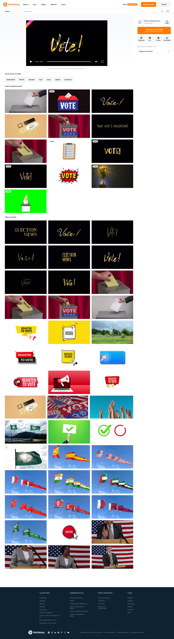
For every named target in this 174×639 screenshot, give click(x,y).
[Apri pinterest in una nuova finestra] (58, 632)
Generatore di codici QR (48, 623)
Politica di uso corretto (137, 632)
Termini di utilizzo (110, 632)
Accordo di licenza (76, 598)
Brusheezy (43, 598)
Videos (43, 4)
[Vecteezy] (11, 4)
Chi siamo (101, 604)
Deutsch (130, 607)
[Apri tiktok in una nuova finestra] (62, 632)
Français (130, 610)
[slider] (69, 61)
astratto (32, 80)
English (130, 598)
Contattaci (101, 601)
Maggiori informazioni (146, 51)
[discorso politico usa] (112, 557)
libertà (57, 80)
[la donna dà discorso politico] (26, 557)
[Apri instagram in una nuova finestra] (52, 632)
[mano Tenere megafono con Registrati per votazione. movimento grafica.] (26, 382)
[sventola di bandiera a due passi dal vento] (26, 432)
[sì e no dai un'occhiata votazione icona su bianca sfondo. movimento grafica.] (112, 432)
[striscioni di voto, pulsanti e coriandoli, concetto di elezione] (67, 407)
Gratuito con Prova (154, 30)
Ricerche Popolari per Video (77, 615)
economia (68, 80)
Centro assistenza (104, 598)
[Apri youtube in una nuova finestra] (68, 632)
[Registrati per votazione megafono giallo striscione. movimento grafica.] (26, 332)
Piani (124, 4)
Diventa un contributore (102, 607)
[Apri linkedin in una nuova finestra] (55, 632)
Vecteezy (42, 601)
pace (40, 80)
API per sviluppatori (46, 612)
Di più (63, 4)
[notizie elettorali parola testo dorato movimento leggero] (69, 257)
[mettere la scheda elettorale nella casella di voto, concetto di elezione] (69, 126)
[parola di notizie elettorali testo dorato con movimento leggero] (26, 232)
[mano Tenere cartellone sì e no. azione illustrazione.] (69, 432)
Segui (167, 23)
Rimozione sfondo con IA (48, 620)
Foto (34, 4)
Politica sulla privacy (123, 632)
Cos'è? (154, 46)
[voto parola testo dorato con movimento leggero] (112, 101)
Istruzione (43, 610)
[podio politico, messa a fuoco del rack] (112, 532)
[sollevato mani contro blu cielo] (111, 407)
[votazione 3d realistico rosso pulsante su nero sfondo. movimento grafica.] (69, 532)
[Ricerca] (162, 11)
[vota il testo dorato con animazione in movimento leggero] (112, 151)
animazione (11, 80)
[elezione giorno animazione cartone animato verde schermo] (26, 201)
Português (130, 604)
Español (130, 601)
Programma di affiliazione (78, 604)
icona (49, 80)
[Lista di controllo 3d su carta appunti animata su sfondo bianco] (69, 151)
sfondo (21, 80)
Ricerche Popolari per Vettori (77, 607)
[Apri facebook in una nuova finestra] (49, 632)
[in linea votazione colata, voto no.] (26, 126)
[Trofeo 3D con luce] (112, 176)
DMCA (72, 601)
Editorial (53, 4)
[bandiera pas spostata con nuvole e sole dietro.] (26, 457)
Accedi (164, 4)
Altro (129, 612)
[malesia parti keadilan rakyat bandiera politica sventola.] (112, 332)
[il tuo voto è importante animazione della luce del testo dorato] (112, 126)
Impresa (42, 607)
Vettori (25, 4)
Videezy (42, 604)
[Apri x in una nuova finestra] (65, 632)
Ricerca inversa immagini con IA (50, 616)
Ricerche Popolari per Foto (79, 611)
